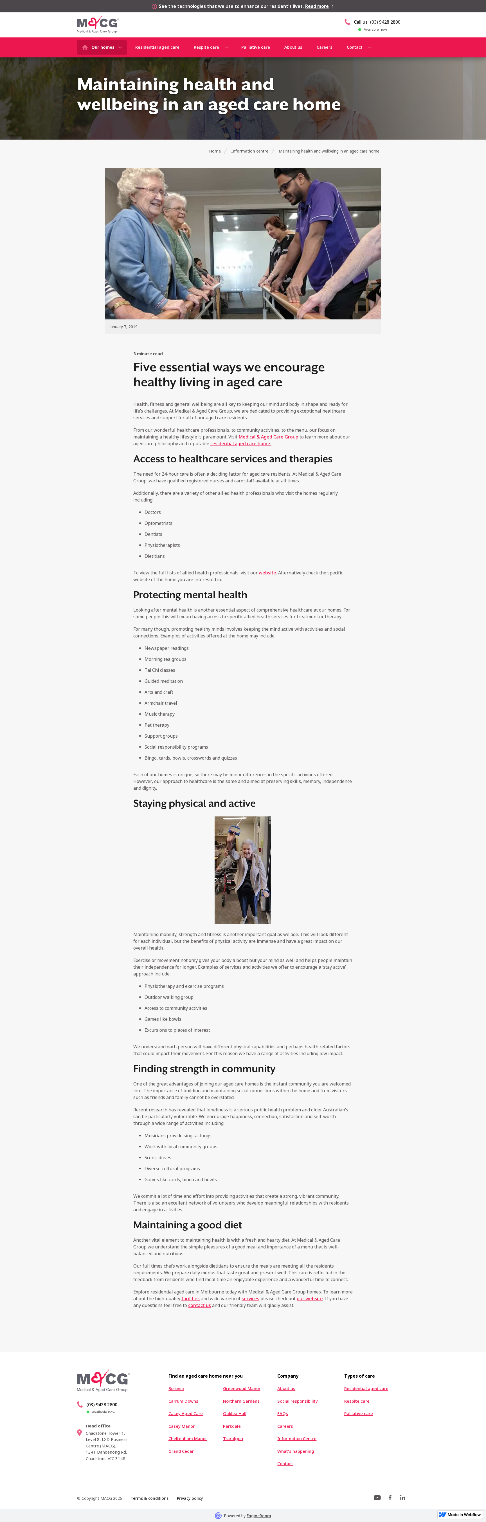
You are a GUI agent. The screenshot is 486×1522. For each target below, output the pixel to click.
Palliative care (255, 47)
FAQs (282, 1413)
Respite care (206, 47)
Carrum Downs (183, 1401)
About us (293, 47)
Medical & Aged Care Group (268, 436)
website (267, 572)
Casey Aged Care (185, 1413)
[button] (102, 47)
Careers (324, 47)
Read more (317, 6)
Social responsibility (297, 1401)
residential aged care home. (240, 443)
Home (215, 151)
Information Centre (296, 1438)
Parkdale (232, 1426)
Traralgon (233, 1438)
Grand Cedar (181, 1451)
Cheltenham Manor (187, 1438)
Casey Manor (181, 1426)
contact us (199, 1305)
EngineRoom (259, 1516)
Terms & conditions (149, 1498)
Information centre (249, 151)
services (250, 1298)
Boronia (176, 1388)
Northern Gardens (241, 1401)
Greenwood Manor (241, 1388)
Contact (355, 47)
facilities (190, 1298)
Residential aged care (157, 47)
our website (310, 1298)
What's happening (295, 1451)
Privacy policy (190, 1498)
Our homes (102, 47)
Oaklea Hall (234, 1413)
